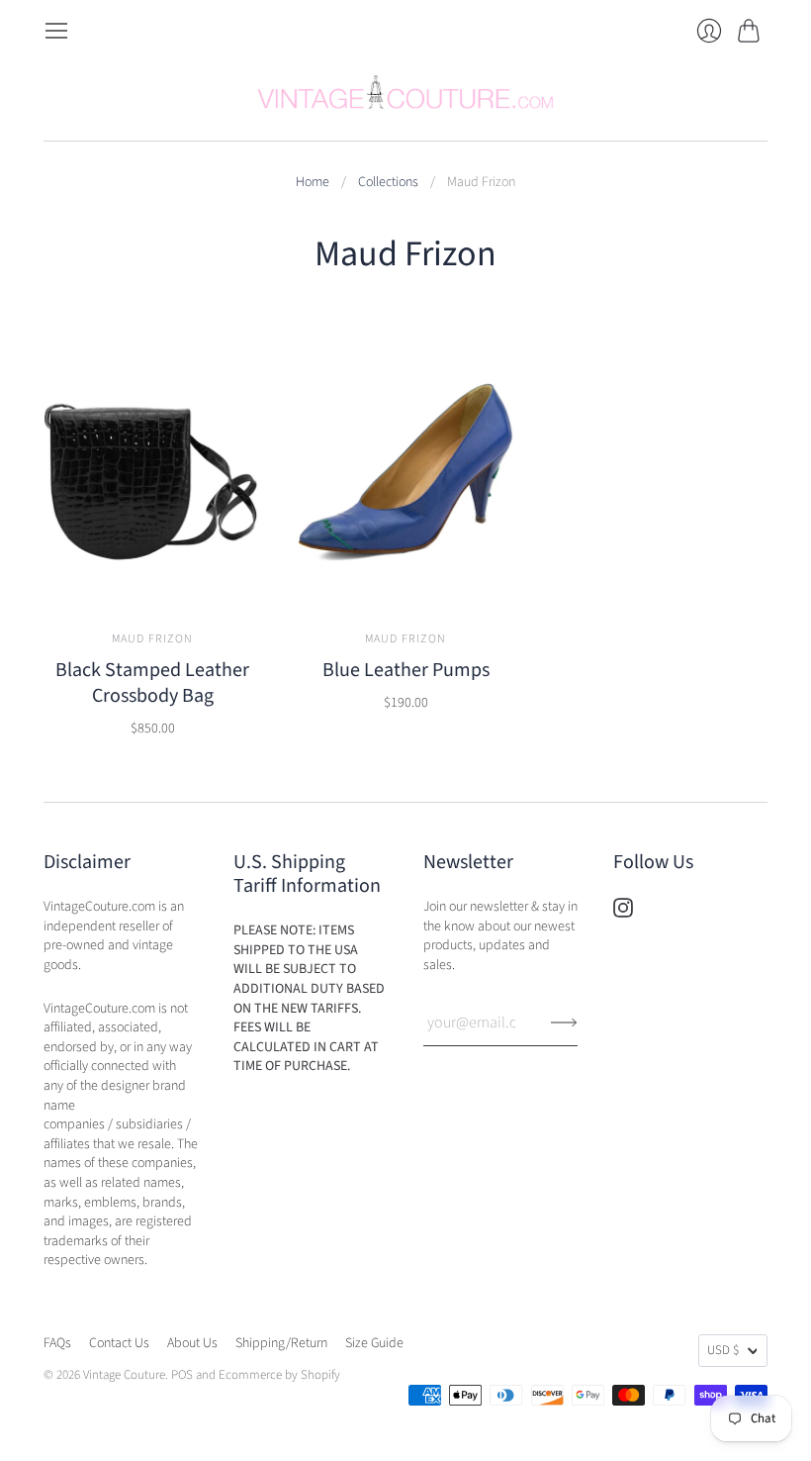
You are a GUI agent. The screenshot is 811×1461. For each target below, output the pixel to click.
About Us (192, 1343)
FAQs (57, 1343)
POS (182, 1375)
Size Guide (374, 1343)
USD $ (723, 1350)
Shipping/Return (281, 1343)
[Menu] (56, 30)
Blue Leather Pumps (406, 670)
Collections (388, 182)
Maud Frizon (152, 639)
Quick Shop (152, 580)
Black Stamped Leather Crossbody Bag (152, 683)
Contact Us (119, 1343)
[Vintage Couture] (405, 92)
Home (312, 182)
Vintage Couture (124, 1375)
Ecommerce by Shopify (279, 1375)
